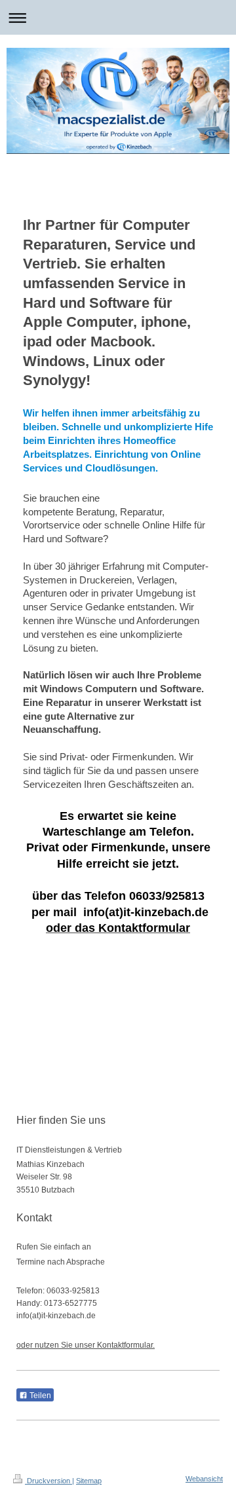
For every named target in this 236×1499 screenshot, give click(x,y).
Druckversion (48, 1481)
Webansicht (204, 1479)
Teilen (39, 1395)
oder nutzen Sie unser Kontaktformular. (85, 1345)
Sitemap (89, 1481)
